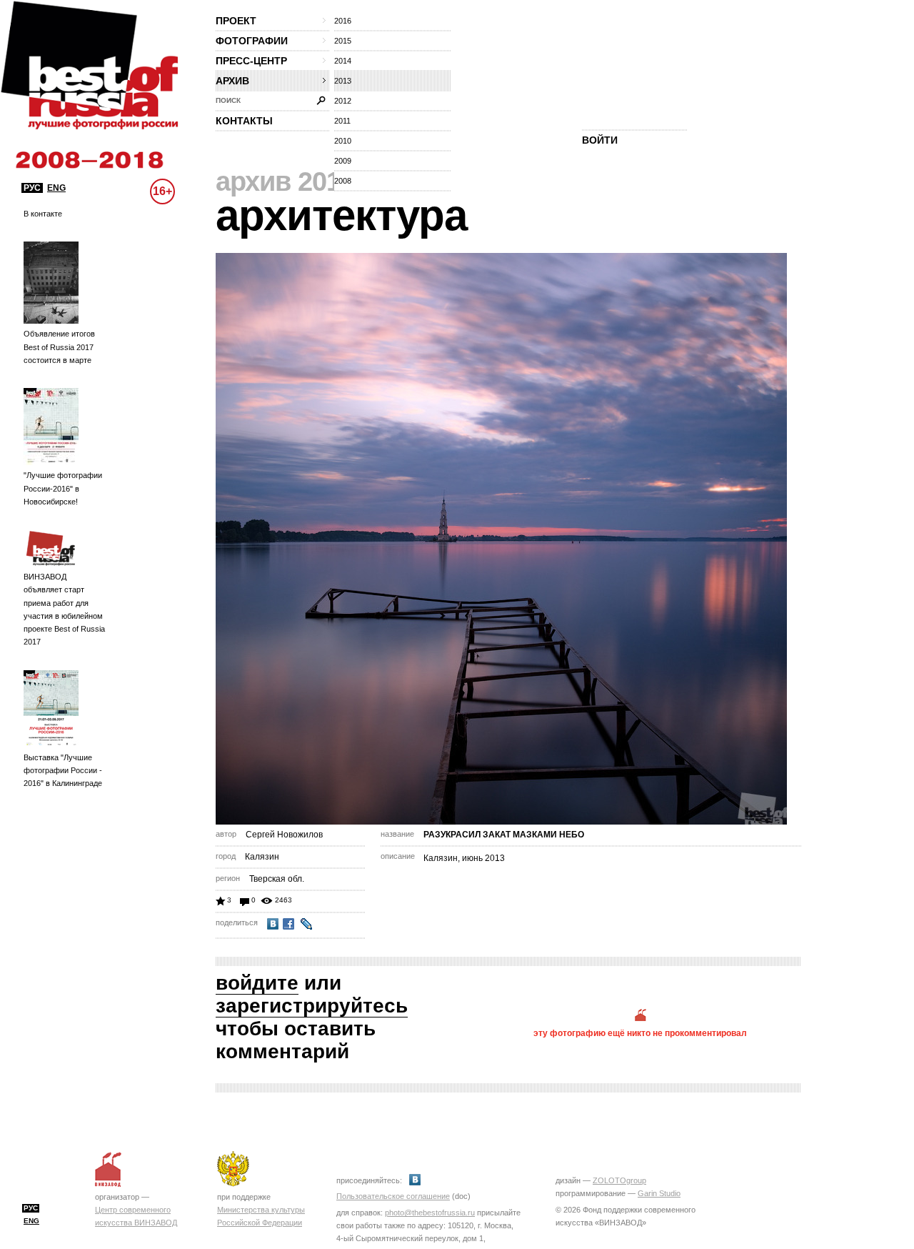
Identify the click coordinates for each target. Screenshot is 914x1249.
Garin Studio (659, 1193)
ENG (56, 188)
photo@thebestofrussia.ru (430, 1212)
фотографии (252, 40)
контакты (244, 120)
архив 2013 (285, 181)
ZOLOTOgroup (619, 1180)
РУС (32, 188)
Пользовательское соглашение (393, 1196)
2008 (342, 180)
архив (232, 80)
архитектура (341, 215)
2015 (342, 40)
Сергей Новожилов (284, 835)
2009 (342, 160)
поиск (228, 100)
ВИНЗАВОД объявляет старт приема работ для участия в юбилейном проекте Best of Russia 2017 (64, 609)
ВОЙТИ (600, 140)
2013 (342, 80)
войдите (257, 983)
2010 (342, 140)
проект (236, 20)
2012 (342, 100)
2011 (342, 120)
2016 (342, 20)
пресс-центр (251, 60)
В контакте (43, 213)
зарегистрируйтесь (312, 1006)
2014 (342, 60)
